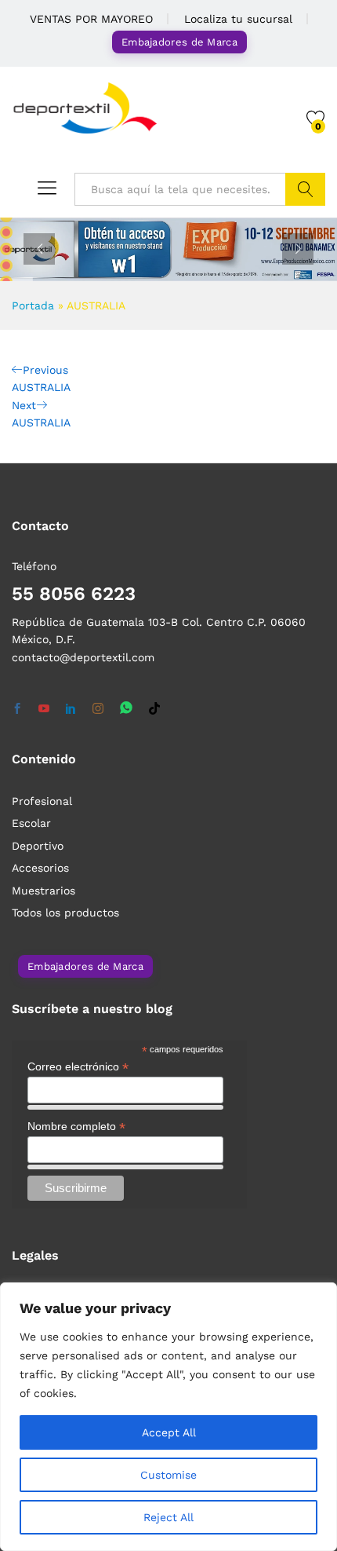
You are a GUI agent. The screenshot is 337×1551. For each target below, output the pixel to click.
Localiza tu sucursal (238, 19)
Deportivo (37, 846)
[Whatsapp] (126, 708)
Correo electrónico (78, 1066)
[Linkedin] (70, 709)
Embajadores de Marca (179, 42)
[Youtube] (44, 709)
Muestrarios (43, 890)
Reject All (168, 1517)
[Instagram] (98, 709)
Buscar (305, 189)
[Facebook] (17, 709)
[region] (168, 1416)
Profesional (42, 801)
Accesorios (40, 867)
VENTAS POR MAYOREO (91, 19)
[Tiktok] (154, 709)
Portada (33, 305)
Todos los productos (65, 912)
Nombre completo (76, 1126)
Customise (168, 1475)
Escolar (31, 823)
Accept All (169, 1432)
